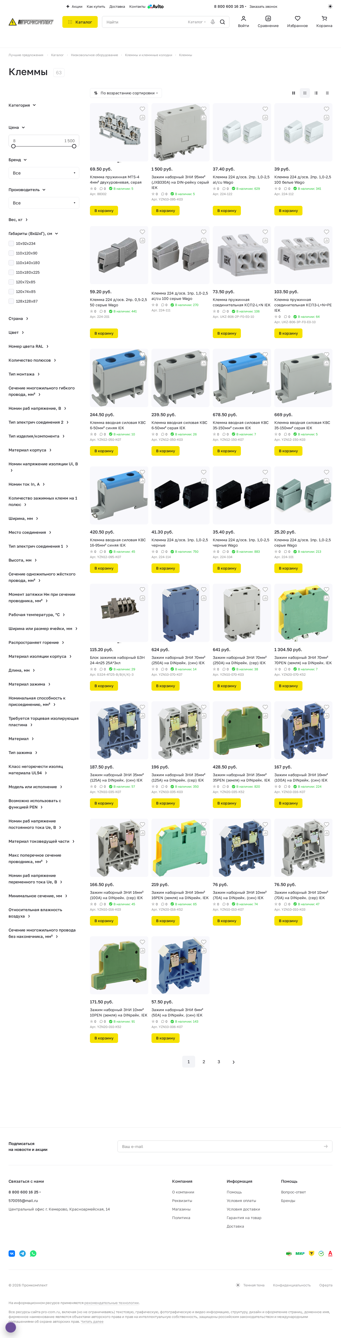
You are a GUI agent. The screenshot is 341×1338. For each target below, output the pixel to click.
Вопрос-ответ (293, 1192)
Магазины (181, 1209)
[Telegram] (22, 1253)
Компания (182, 1181)
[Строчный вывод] (316, 93)
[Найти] (222, 22)
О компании (183, 1192)
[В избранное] (142, 109)
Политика (181, 1217)
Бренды (288, 1200)
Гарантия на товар (244, 1217)
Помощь (234, 1192)
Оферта (325, 1285)
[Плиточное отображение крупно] (294, 93)
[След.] (233, 1062)
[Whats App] (33, 1253)
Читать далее (92, 1321)
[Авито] (155, 6)
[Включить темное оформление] (330, 6)
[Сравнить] (142, 117)
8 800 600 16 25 (229, 6)
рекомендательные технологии (111, 1303)
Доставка (235, 1226)
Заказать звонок (263, 6)
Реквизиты (182, 1200)
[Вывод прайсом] (327, 93)
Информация (239, 1181)
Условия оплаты (241, 1200)
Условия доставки (243, 1209)
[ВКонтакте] (12, 1253)
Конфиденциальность (292, 1285)
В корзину (103, 210)
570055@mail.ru (23, 1200)
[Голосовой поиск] (212, 22)
